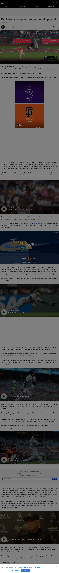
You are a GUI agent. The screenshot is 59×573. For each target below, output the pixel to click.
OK (25, 570)
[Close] (56, 566)
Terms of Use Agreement (36, 567)
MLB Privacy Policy (25, 567)
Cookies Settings (15, 570)
